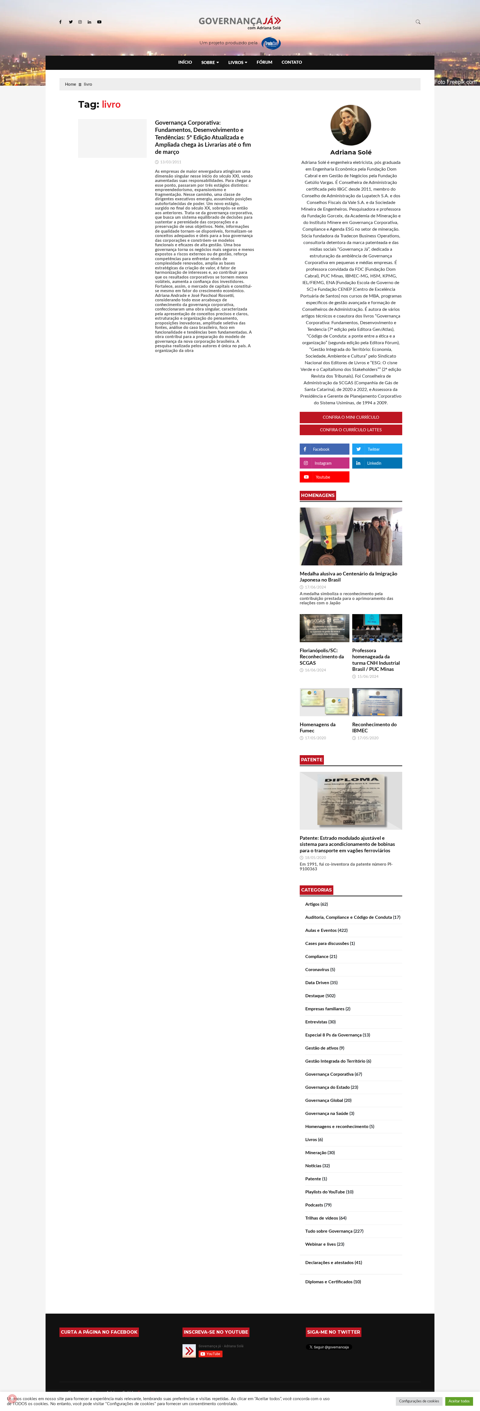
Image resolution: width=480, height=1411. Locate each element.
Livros (235, 63)
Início (185, 62)
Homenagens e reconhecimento (336, 1126)
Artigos (312, 904)
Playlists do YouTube (325, 1192)
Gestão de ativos (321, 1048)
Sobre (208, 63)
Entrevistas (316, 1022)
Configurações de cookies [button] (419, 1401)
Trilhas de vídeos (321, 1218)
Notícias (313, 1166)
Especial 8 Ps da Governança (333, 1035)
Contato (292, 62)
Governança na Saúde (326, 1113)
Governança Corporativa (329, 1074)
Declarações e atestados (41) (333, 1262)
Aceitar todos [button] (459, 1401)
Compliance (317, 956)
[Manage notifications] (12, 1398)
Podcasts (314, 1205)
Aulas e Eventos (321, 930)
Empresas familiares (324, 1009)
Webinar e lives (320, 1244)
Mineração (315, 1153)
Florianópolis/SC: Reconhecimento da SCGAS (322, 657)
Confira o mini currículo (351, 417)
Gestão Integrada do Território (335, 1061)
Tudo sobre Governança (328, 1231)
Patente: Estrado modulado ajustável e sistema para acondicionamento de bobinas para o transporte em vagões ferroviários (347, 844)
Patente (313, 1179)
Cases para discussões (327, 943)
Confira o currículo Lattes (351, 430)
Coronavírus (317, 969)
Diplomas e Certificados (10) (333, 1282)
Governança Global (324, 1100)
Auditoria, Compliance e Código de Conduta (348, 917)
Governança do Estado (327, 1087)
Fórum (264, 62)
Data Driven (317, 983)
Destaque (314, 996)
